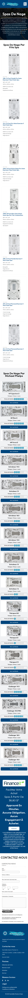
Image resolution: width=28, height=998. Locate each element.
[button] (25, 4)
